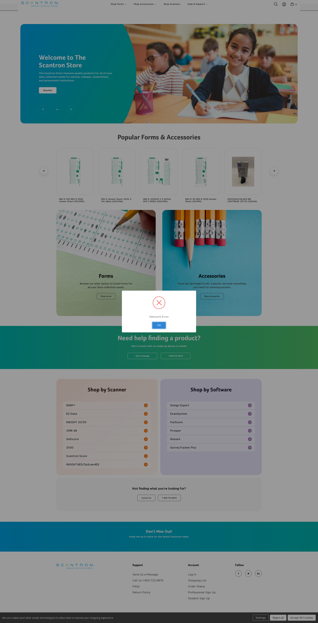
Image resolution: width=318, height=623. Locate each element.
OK (159, 325)
